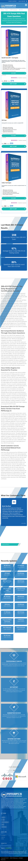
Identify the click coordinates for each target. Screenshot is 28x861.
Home (2, 9)
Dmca (2, 838)
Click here (13, 73)
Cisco (6, 9)
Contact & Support (12, 1)
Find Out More (5, 544)
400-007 (3, 817)
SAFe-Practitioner (5, 822)
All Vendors (3, 835)
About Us (3, 837)
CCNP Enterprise (13, 9)
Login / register (21, 1)
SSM (3, 824)
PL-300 (3, 819)
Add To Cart (13, 83)
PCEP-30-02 (4, 826)
